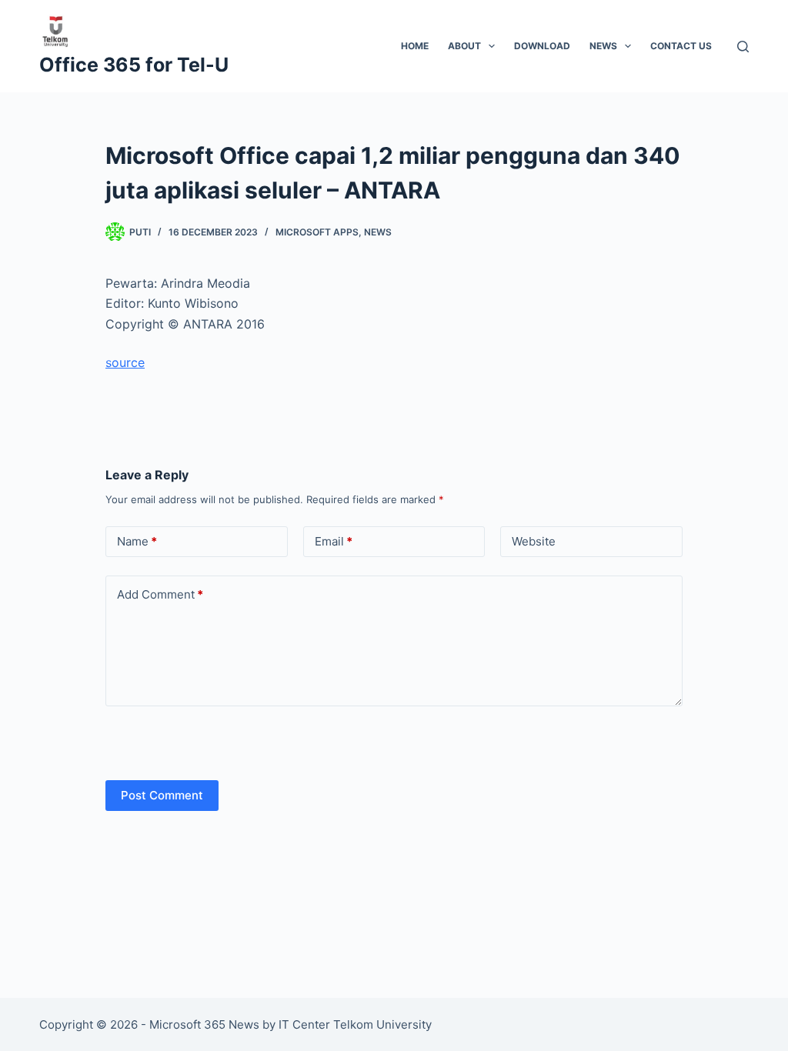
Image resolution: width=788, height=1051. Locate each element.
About (464, 46)
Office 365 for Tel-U (134, 64)
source (125, 362)
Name (137, 541)
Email (333, 541)
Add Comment (160, 594)
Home (415, 46)
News (603, 46)
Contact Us (681, 46)
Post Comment (162, 795)
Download (542, 46)
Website (534, 541)
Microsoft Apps (317, 232)
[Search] (743, 46)
